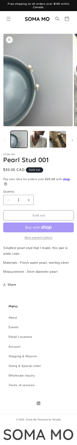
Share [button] (11, 284)
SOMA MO (38, 434)
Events (14, 327)
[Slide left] (4, 140)
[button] (8, 19)
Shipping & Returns (23, 356)
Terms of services (21, 385)
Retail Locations (20, 336)
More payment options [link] (39, 237)
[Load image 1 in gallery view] (19, 139)
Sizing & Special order (25, 366)
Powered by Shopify (49, 419)
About (13, 317)
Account (14, 346)
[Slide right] (72, 140)
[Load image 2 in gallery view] (38, 139)
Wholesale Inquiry (22, 375)
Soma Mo (31, 419)
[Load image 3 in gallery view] (57, 139)
